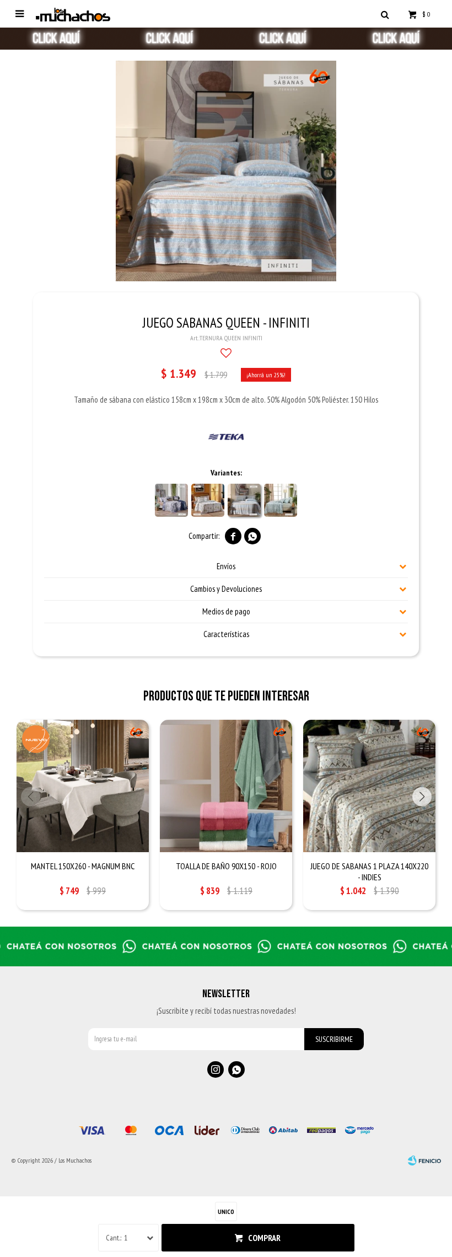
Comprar (264, 1237)
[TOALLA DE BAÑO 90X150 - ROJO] (226, 786)
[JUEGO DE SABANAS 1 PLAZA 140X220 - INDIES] (369, 786)
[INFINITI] (244, 500)
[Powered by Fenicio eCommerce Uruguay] (424, 1160)
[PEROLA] (207, 500)
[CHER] (171, 500)
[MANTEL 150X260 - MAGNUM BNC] (83, 786)
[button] (385, 14)
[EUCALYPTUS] (280, 500)
